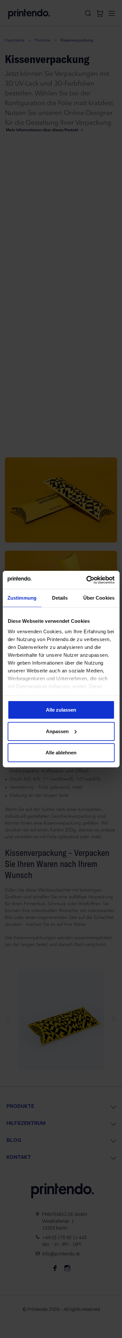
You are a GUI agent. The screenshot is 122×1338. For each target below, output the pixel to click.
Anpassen (57, 731)
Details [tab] (60, 598)
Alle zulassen (61, 710)
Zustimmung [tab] (21, 598)
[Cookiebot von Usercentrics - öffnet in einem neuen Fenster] (87, 579)
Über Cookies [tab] (99, 598)
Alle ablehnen (61, 752)
